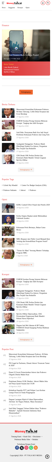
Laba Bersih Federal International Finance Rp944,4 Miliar (11, 69)
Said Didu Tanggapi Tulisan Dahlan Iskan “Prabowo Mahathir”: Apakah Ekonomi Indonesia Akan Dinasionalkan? (27, 411)
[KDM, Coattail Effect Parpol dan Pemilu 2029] (8, 208)
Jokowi (23, 190)
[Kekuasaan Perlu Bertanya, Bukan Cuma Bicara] (8, 231)
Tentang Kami (16, 437)
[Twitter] (22, 448)
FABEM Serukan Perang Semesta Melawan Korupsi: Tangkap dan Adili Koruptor (31, 122)
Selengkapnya (26, 92)
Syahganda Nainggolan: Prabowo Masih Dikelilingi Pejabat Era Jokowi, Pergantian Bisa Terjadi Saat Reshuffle (31, 146)
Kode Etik (27, 437)
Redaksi (35, 439)
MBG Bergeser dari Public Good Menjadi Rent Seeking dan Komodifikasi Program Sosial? (33, 240)
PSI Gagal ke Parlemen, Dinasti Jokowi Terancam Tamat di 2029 (29, 364)
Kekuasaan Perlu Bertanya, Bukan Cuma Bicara (30, 229)
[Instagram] (26, 448)
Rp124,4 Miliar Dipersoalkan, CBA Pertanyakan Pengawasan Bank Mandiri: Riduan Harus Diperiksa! (30, 316)
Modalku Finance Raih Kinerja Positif (21, 55)
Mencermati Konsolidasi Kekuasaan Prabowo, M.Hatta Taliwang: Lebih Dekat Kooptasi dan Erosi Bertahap (32, 111)
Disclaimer (37, 437)
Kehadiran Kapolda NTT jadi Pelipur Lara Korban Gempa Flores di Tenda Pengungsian (27, 391)
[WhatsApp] (31, 448)
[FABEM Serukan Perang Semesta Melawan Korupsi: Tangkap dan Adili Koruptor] (8, 124)
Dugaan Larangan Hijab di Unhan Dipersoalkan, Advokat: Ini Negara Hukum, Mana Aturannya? (26, 401)
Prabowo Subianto (10, 190)
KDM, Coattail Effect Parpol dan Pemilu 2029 (33, 205)
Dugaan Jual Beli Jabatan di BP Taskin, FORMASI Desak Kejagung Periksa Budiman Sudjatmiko (32, 328)
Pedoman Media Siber (22, 439)
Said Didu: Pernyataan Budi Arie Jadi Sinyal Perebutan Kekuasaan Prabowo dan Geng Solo (32, 134)
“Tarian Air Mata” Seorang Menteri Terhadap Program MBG (32, 252)
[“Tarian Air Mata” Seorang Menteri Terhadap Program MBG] (8, 254)
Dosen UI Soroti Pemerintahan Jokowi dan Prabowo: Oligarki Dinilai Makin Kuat (28, 373)
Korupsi (7, 59)
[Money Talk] (14, 3)
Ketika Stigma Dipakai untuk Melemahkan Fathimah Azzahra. (31, 217)
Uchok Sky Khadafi (10, 185)
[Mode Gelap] (43, 3)
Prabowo (33, 190)
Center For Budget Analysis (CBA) (34, 185)
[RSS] (36, 448)
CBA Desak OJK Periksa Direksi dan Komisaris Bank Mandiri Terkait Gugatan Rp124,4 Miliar (31, 158)
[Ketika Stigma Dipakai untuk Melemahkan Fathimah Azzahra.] (8, 219)
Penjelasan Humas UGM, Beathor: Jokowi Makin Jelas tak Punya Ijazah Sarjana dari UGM (28, 382)
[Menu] (3, 3)
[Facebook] (17, 448)
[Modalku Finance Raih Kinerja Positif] (26, 45)
